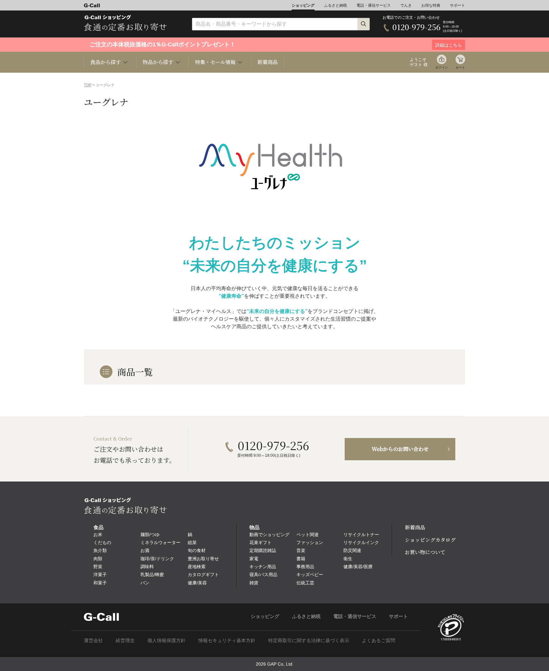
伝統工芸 (305, 582)
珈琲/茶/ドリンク (157, 558)
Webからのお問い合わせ (400, 449)
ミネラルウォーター (160, 542)
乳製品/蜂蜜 (152, 574)
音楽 (300, 550)
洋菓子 (100, 574)
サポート (457, 5)
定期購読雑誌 (262, 550)
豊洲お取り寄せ (203, 558)
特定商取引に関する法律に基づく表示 (308, 640)
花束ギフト (260, 542)
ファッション (309, 542)
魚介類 (100, 550)
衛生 (347, 558)
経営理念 (125, 640)
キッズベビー (309, 574)
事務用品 (305, 566)
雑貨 (253, 582)
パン (144, 582)
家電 (253, 558)
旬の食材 (197, 550)
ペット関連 (307, 534)
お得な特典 (430, 5)
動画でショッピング (269, 534)
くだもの (102, 542)
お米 (97, 534)
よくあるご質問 (378, 640)
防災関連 (352, 550)
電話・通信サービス (373, 5)
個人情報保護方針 (166, 640)
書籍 (300, 558)
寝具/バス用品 (263, 574)
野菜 (97, 566)
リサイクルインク (361, 542)
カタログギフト (203, 574)
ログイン (441, 67)
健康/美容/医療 (358, 566)
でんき (406, 5)
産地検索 (197, 566)
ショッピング (303, 5)
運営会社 (93, 640)
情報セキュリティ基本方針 (226, 640)
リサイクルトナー (361, 534)
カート (460, 67)
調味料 (147, 566)
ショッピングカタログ (430, 539)
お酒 (144, 550)
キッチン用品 (262, 566)
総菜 (192, 542)
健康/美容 (197, 582)
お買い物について (425, 552)
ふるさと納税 (335, 5)
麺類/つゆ (149, 534)
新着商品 (267, 62)
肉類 (97, 558)
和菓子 (100, 582)
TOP (88, 85)
